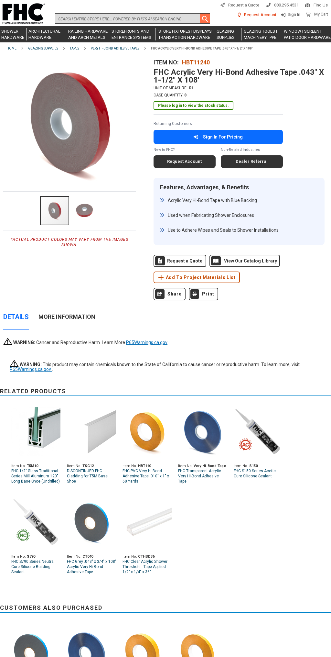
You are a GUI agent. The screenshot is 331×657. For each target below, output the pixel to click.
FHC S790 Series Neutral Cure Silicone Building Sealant (33, 566)
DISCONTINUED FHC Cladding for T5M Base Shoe (87, 476)
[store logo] (22, 14)
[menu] (165, 34)
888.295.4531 (286, 5)
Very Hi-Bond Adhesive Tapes (115, 48)
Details (16, 317)
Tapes (74, 48)
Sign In (294, 14)
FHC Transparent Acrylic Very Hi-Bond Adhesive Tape (199, 476)
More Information (66, 316)
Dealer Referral (252, 161)
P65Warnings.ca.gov (146, 342)
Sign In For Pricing (223, 136)
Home (11, 48)
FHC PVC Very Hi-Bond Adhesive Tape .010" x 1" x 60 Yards (146, 476)
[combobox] (132, 18)
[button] (84, 210)
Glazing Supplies (43, 48)
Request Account (260, 14)
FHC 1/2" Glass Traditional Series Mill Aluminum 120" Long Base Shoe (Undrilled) (35, 476)
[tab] (16, 320)
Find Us (321, 5)
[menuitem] (13, 34)
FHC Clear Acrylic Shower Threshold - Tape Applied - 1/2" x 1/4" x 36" (145, 566)
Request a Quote (243, 5)
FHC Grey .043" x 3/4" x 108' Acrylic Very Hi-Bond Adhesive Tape (91, 566)
